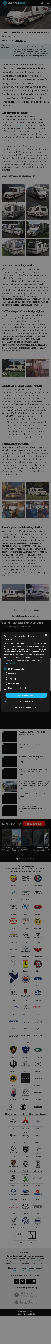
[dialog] (25, 672)
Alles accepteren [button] (26, 695)
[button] (25, 707)
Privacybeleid (9, 663)
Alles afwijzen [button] (26, 701)
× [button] (46, 635)
